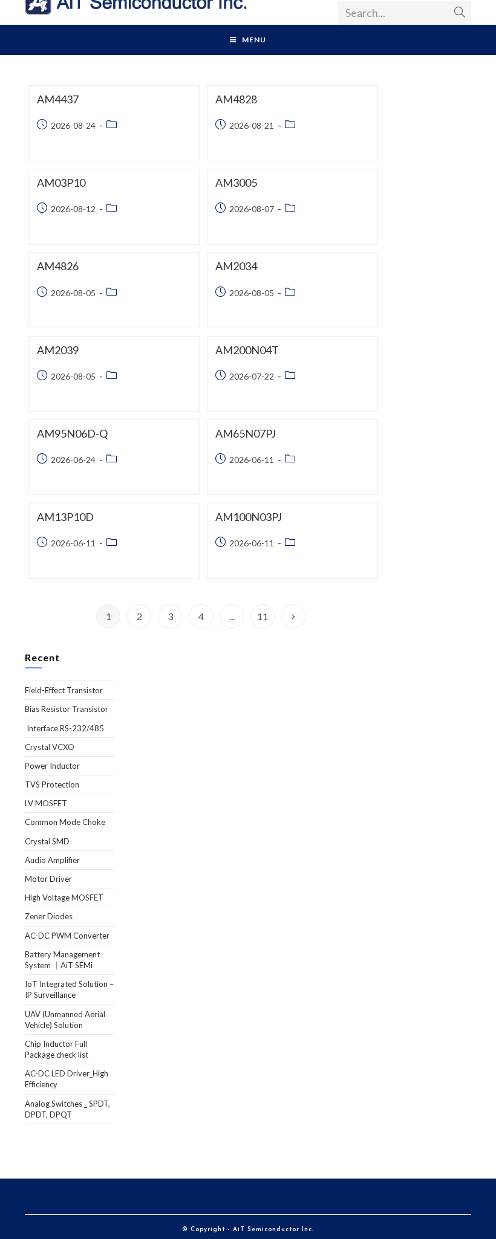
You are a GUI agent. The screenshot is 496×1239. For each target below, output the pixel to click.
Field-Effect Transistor (64, 690)
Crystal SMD (47, 841)
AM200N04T (247, 350)
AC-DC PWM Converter (67, 935)
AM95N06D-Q (72, 433)
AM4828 (236, 99)
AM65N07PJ (245, 433)
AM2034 (236, 266)
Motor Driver (48, 879)
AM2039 (58, 350)
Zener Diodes (49, 916)
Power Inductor (52, 766)
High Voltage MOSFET (64, 897)
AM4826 (58, 266)
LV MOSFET (46, 803)
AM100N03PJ (248, 516)
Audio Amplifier (52, 860)
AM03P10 (61, 182)
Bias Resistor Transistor (66, 709)
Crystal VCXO (49, 747)
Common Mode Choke (65, 822)
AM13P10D (65, 516)
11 (262, 616)
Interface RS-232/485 (64, 728)
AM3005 (236, 182)
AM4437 (58, 99)
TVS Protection (52, 784)
